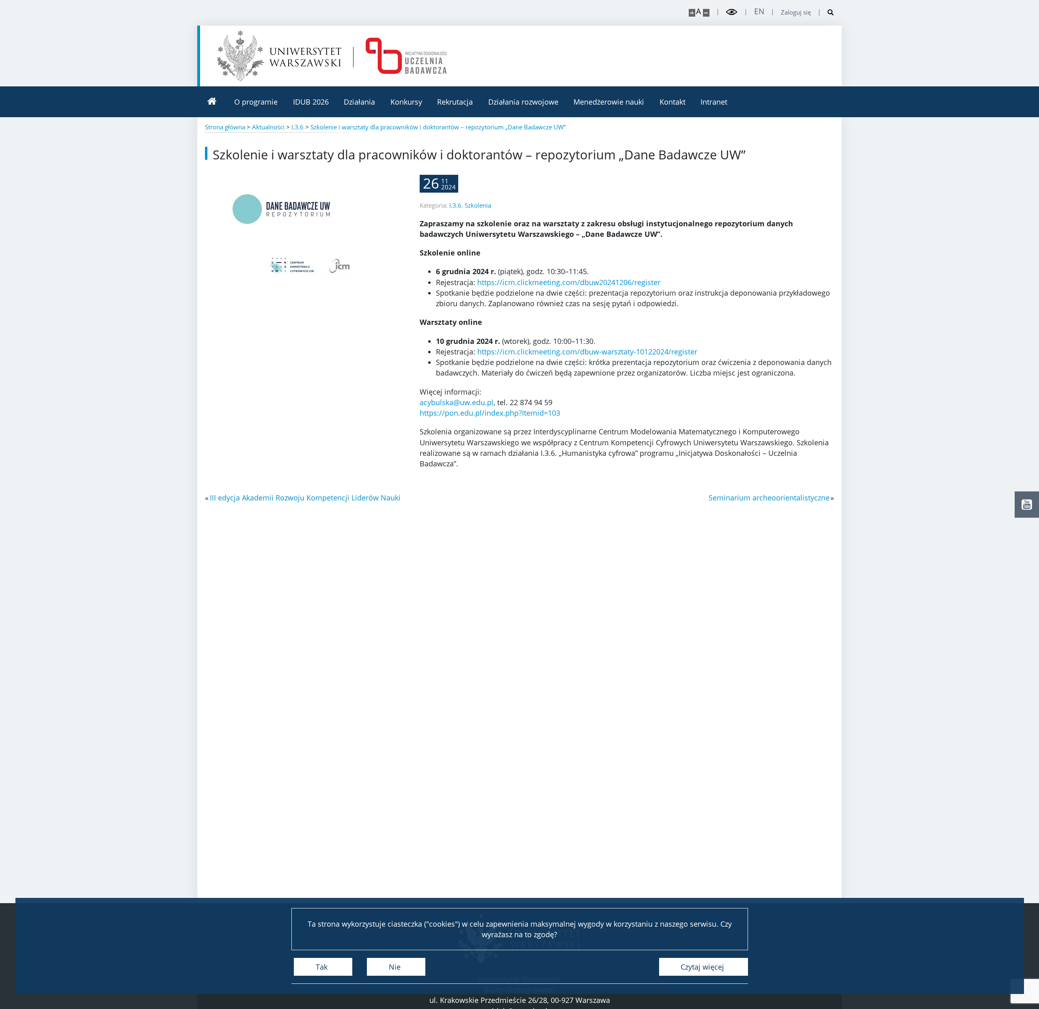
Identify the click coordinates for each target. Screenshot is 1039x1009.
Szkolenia (478, 205)
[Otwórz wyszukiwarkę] (827, 12)
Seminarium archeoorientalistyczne (769, 497)
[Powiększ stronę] (692, 13)
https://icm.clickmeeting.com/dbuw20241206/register (568, 282)
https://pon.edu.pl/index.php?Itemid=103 (490, 413)
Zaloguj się (796, 12)
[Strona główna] (211, 101)
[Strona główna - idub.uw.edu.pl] (406, 55)
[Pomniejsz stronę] (706, 13)
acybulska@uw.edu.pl (457, 402)
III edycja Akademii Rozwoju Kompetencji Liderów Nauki (305, 497)
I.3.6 (455, 205)
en (759, 11)
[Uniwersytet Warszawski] (279, 55)
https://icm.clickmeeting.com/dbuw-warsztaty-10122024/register (587, 351)
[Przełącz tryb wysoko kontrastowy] (731, 12)
